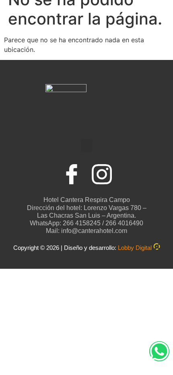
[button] (86, 145)
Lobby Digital (135, 247)
